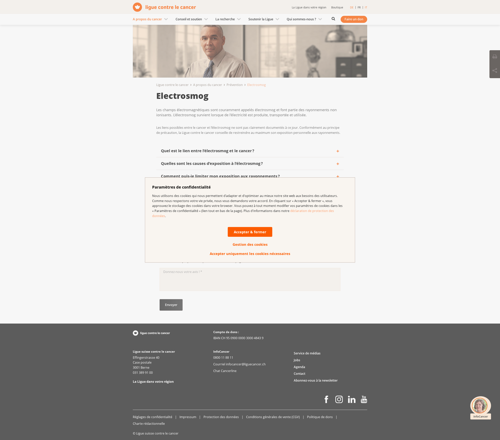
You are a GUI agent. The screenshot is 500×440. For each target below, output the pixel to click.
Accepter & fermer (250, 232)
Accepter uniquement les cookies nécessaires (250, 254)
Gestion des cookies (250, 244)
